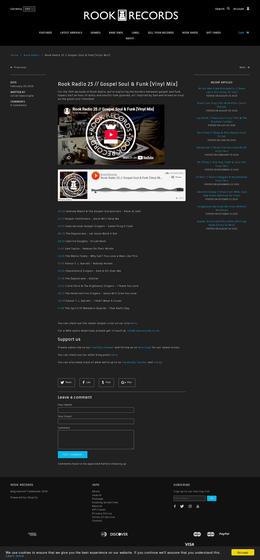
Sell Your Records (161, 32)
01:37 (61, 218)
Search (220, 8)
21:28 (61, 278)
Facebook (128, 362)
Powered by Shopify (24, 497)
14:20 (61, 256)
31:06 (61, 308)
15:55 (61, 263)
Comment (64, 427)
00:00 (61, 211)
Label (136, 32)
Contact (97, 520)
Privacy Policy (102, 513)
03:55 (61, 226)
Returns (97, 506)
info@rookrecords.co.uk (143, 330)
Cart (242, 32)
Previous (20, 67)
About (130, 38)
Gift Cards (214, 32)
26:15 (61, 293)
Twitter (142, 362)
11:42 (61, 248)
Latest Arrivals (71, 32)
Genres (96, 32)
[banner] (130, 15)
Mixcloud (144, 347)
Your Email (65, 416)
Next (243, 67)
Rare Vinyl (116, 32)
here (134, 323)
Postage (97, 498)
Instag (158, 362)
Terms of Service (103, 517)
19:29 (61, 270)
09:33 (61, 241)
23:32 (61, 285)
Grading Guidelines (105, 502)
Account (239, 8)
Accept (242, 552)
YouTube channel (102, 347)
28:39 (61, 300)
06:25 (61, 233)
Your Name (65, 404)
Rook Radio (190, 32)
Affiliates (99, 509)
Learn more (15, 555)
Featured (45, 32)
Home (14, 55)
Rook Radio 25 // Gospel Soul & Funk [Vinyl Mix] (118, 84)
